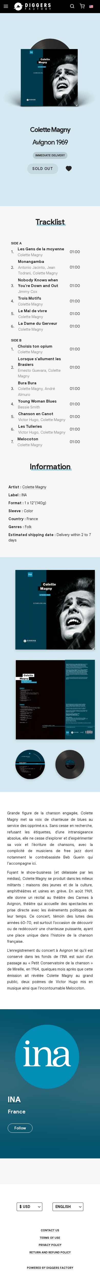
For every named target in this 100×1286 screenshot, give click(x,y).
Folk (28, 527)
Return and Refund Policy (50, 1252)
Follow (20, 1128)
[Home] (32, 7)
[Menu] (6, 6)
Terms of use (50, 1238)
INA (14, 1099)
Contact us (50, 1230)
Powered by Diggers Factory (50, 1268)
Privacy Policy (50, 1245)
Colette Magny (50, 130)
